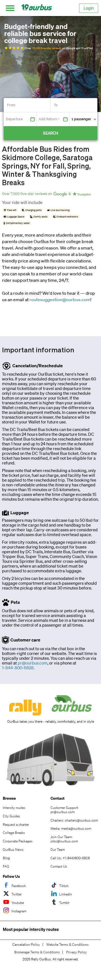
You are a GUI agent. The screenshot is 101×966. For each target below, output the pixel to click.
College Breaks (14, 833)
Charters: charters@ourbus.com (74, 820)
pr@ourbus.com (32, 663)
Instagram (19, 911)
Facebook (19, 886)
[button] (10, 8)
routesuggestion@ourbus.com (59, 299)
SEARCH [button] (50, 133)
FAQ (6, 866)
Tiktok (63, 886)
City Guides (11, 816)
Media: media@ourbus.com (70, 828)
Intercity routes (14, 808)
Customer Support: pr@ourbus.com (64, 810)
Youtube (18, 903)
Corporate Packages (18, 841)
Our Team (57, 849)
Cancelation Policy (26, 944)
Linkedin (65, 894)
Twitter (17, 894)
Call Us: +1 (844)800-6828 (70, 858)
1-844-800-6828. (18, 667)
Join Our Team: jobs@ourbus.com (64, 839)
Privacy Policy (76, 952)
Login (89, 8)
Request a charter (16, 824)
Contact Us (58, 866)
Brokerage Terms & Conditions (37, 952)
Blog (6, 858)
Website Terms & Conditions (67, 944)
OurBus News (13, 849)
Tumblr (64, 903)
